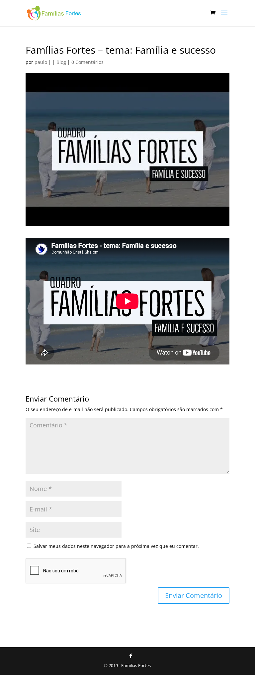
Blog (61, 62)
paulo (41, 62)
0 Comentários (87, 62)
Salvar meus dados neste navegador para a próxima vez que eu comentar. (116, 546)
